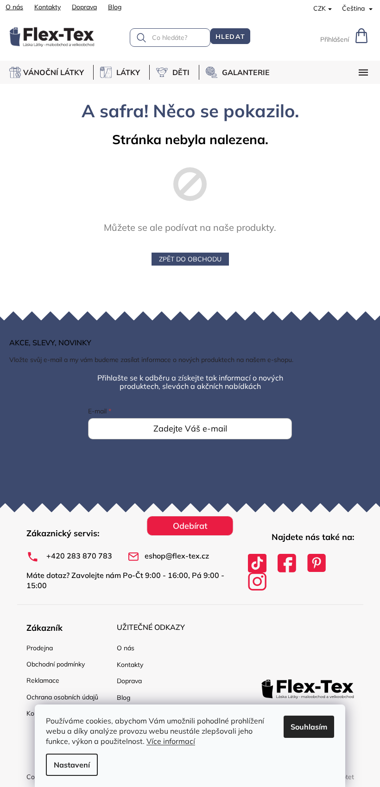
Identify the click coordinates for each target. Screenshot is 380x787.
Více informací (170, 741)
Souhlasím (309, 726)
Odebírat (190, 525)
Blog (114, 7)
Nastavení (72, 764)
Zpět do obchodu (190, 259)
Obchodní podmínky (55, 664)
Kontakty (47, 7)
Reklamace (42, 680)
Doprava (84, 7)
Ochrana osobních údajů (62, 697)
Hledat (230, 36)
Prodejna (39, 648)
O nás (14, 7)
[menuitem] (51, 72)
